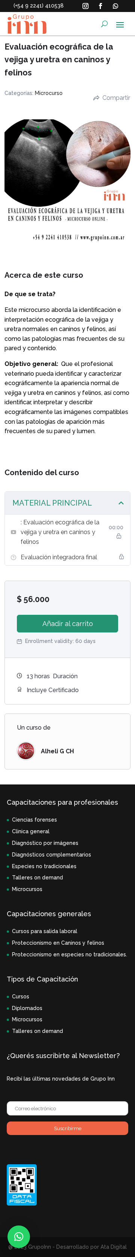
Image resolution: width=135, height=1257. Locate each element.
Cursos (20, 997)
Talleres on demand (37, 878)
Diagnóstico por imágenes (45, 843)
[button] (19, 1236)
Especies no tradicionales (44, 866)
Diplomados (27, 1008)
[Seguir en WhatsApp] (116, 6)
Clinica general (31, 831)
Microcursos (27, 889)
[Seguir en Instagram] (86, 6)
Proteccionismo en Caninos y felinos (58, 943)
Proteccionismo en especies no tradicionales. (69, 954)
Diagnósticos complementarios (51, 855)
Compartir (116, 97)
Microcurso (49, 93)
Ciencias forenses (34, 820)
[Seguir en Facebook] (100, 6)
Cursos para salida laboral (44, 931)
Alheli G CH (57, 751)
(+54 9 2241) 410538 (39, 6)
